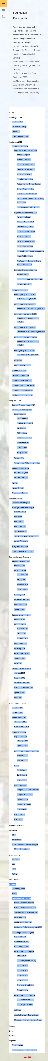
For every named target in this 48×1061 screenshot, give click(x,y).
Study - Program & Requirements (26, 536)
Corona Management (22, 365)
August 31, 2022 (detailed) (26, 299)
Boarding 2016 (19, 648)
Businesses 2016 (20, 643)
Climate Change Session (26, 169)
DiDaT (14, 835)
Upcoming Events (18, 888)
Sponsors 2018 (19, 609)
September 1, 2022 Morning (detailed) (31, 308)
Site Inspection (22, 741)
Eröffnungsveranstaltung (26, 960)
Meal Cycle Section (24, 236)
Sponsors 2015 (19, 692)
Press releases (14, 879)
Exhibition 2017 (17, 713)
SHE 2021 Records (21, 477)
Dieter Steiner (22, 447)
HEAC (14, 869)
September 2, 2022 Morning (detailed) (31, 331)
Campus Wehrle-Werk (25, 794)
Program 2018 (19, 570)
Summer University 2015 (21, 669)
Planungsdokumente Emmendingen (28, 1020)
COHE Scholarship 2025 (20, 136)
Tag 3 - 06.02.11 (22, 975)
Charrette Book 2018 (22, 600)
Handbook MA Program (21, 502)
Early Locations (20, 917)
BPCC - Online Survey (22, 849)
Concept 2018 (19, 565)
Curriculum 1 (22, 770)
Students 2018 (22, 574)
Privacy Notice (17, 1045)
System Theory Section (25, 189)
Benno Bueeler (22, 418)
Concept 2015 (19, 673)
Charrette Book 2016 (22, 653)
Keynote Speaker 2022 (20, 375)
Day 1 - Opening (20, 736)
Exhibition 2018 (17, 708)
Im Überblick (21, 956)
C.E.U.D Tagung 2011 (21, 946)
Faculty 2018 (21, 579)
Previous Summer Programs (20, 557)
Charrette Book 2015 (22, 683)
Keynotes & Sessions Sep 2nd (25, 213)
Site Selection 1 (22, 755)
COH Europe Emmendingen (22, 932)
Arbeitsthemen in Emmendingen (26, 1015)
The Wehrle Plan (20, 722)
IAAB (13, 864)
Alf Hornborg (22, 433)
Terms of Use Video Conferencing (24, 1050)
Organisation (14, 855)
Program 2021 (14, 400)
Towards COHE (17, 122)
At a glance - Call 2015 (20, 546)
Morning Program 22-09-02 (24, 327)
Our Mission (19, 521)
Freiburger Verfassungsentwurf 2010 (28, 927)
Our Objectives (20, 526)
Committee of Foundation (24, 902)
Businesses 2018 (20, 604)
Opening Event (22, 745)
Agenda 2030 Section (25, 179)
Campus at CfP (22, 799)
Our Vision (18, 516)
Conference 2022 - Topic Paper (23, 385)
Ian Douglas (21, 428)
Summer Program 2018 (20, 561)
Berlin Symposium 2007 (23, 922)
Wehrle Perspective (21, 727)
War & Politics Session (25, 256)
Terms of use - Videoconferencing (27, 463)
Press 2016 (18, 663)
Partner (15, 874)
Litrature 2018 (22, 589)
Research (12, 830)
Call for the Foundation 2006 (25, 907)
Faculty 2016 (21, 633)
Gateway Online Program (21, 410)
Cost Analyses (22, 809)
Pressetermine (22, 990)
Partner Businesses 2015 (23, 687)
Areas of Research (21, 541)
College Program (15, 498)
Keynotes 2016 (22, 638)
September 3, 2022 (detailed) (28, 355)
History (12, 884)
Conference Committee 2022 (22, 395)
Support (12, 1026)
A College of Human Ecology (22, 507)
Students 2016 (22, 628)
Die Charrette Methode (25, 1000)
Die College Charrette (25, 1004)
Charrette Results (18, 732)
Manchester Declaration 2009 (23, 551)
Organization (22, 780)
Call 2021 (15, 483)
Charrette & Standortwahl (24, 995)
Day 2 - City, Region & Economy (26, 751)
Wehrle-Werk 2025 (19, 717)
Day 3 (16, 766)
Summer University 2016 (21, 615)
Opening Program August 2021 (23, 405)
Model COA (16, 131)
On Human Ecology (19, 126)
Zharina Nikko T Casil (25, 423)
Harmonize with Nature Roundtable (30, 251)
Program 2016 (19, 624)
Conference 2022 (15, 142)
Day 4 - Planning (20, 785)
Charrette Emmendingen (23, 951)
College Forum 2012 (21, 942)
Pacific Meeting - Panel (25, 227)
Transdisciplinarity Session (27, 194)
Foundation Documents (21, 898)
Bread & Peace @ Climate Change (24, 844)
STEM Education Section (26, 231)
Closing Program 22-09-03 (24, 350)
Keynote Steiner (23, 274)
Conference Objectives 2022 (22, 390)
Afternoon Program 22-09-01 (25, 314)
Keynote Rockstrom (24, 284)
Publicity (17, 1010)
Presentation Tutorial (20, 493)
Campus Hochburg (24, 804)
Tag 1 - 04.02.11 (22, 965)
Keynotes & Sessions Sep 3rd (25, 270)
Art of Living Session (24, 174)
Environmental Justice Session (28, 207)
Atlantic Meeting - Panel (26, 164)
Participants (18, 819)
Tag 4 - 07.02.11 (22, 980)
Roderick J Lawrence (24, 438)
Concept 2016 (19, 619)
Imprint (12, 1041)
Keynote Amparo (23, 155)
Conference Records (19, 146)
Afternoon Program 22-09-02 (25, 337)
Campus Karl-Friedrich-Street (28, 789)
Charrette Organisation (25, 985)
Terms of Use (19, 458)
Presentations (19, 414)
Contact (12, 1036)
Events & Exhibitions (17, 703)
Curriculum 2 (22, 775)
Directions (18, 360)
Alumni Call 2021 (18, 488)
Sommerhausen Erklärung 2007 (26, 912)
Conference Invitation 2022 (22, 380)
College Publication (16, 826)
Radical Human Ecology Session (29, 184)
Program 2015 (19, 678)
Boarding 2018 (19, 595)
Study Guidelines (20, 531)
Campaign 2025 (15, 117)
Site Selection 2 (22, 760)
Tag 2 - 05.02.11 (22, 970)
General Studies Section (26, 241)
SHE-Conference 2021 (20, 468)
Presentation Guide (19, 371)
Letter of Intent (20, 937)
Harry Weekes (22, 452)
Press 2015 (18, 697)
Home (11, 112)
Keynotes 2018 (22, 584)
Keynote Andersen (24, 217)
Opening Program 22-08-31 (24, 294)
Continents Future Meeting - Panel (30, 279)
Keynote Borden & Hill (25, 222)
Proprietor (16, 859)
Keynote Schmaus (24, 159)
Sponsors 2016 (19, 658)
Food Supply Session (25, 246)
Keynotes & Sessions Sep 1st (25, 150)
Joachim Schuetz (23, 443)
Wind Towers (17, 840)
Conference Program (20, 290)
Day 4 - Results (19, 814)
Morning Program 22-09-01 (24, 304)
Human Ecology (20, 512)
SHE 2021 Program (21, 472)
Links (11, 1031)
